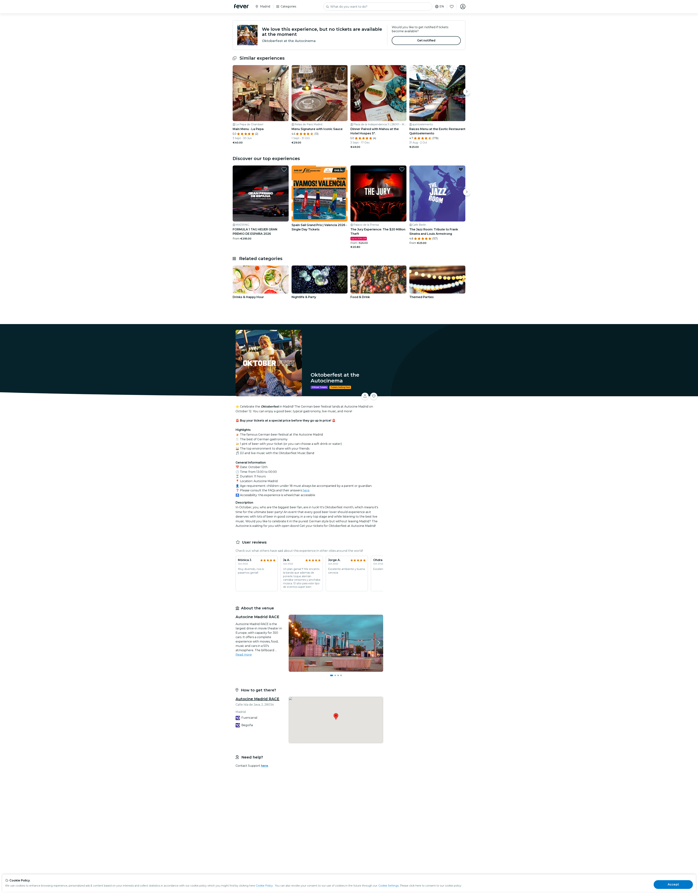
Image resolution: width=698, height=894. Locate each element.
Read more (244, 654)
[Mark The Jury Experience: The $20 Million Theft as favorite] (402, 169)
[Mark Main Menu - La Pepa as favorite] (284, 69)
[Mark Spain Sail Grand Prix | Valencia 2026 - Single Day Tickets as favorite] (343, 169)
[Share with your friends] (365, 396)
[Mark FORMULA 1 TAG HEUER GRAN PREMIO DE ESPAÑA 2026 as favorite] (284, 169)
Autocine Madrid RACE (257, 699)
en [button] (442, 6)
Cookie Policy (264, 885)
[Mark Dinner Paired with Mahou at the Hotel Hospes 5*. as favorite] (402, 69)
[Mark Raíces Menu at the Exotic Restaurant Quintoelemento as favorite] (460, 69)
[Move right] (466, 91)
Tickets (425, 394)
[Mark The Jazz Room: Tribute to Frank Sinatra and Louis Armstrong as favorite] (460, 169)
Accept (673, 884)
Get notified (426, 40)
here (306, 490)
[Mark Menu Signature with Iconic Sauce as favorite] (343, 69)
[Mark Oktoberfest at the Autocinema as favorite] (373, 396)
